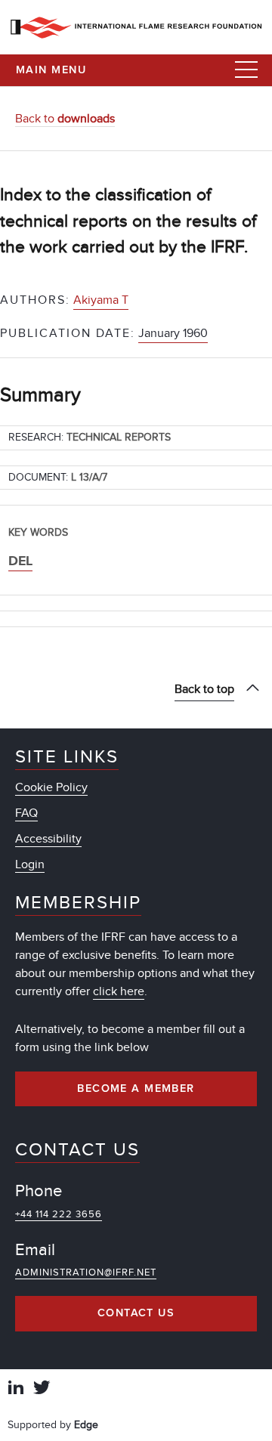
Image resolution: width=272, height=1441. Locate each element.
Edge (86, 1424)
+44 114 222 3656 (58, 1214)
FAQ (26, 813)
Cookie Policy (51, 787)
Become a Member (136, 1089)
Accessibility (48, 838)
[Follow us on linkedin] (16, 1389)
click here (118, 991)
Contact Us (136, 1313)
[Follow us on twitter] (41, 1389)
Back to (65, 118)
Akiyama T (100, 300)
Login (30, 864)
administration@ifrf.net (85, 1272)
